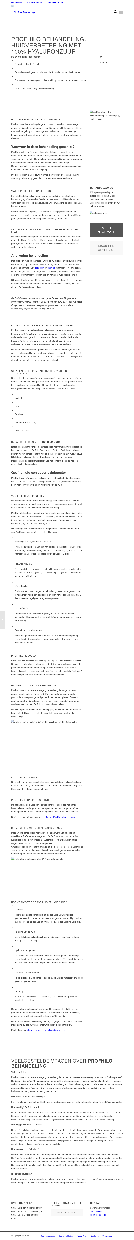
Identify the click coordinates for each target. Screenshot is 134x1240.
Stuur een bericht (55, 2)
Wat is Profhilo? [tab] (18, 1072)
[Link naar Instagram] (120, 1235)
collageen (39, 267)
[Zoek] (114, 12)
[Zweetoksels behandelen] (2, 620)
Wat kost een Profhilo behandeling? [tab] (28, 1096)
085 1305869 (16, 2)
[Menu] (121, 12)
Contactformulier (34, 2)
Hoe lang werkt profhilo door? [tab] (25, 1149)
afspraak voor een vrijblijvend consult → (46, 1030)
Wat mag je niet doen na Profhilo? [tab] (27, 1124)
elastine (51, 267)
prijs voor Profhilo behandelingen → (60, 816)
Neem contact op (98, 1214)
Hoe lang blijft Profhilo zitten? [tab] (25, 1107)
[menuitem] (114, 12)
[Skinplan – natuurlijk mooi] (23, 12)
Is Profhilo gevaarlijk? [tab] (21, 1173)
